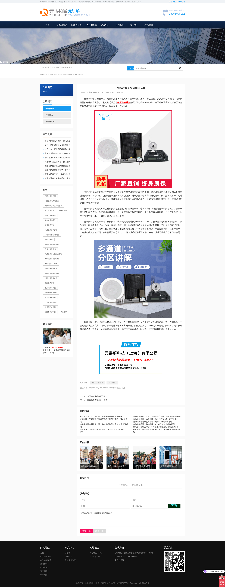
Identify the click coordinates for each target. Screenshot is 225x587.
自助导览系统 (45, 560)
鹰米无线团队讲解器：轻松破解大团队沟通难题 (56, 162)
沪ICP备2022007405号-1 (119, 583)
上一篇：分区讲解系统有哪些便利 (93, 396)
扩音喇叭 (112, 382)
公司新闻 (120, 25)
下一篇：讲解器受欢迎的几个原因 (93, 400)
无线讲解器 (62, 25)
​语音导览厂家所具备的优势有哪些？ (56, 157)
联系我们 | (173, 2)
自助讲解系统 (66, 67)
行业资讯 (49, 115)
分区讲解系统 (91, 25)
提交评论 (86, 531)
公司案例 (44, 567)
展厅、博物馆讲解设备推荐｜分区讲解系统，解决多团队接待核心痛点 (56, 145)
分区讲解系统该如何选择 (73, 74)
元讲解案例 (50, 121)
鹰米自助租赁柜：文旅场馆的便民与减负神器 (56, 174)
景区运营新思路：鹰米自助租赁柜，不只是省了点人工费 (56, 153)
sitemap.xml (95, 556)
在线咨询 (120, 560)
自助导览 (68, 556)
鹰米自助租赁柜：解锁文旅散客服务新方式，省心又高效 (56, 166)
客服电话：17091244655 (126, 556)
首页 (47, 25)
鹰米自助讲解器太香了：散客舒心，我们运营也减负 (56, 170)
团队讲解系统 (45, 556)
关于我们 (134, 25)
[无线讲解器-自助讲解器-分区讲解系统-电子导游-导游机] (53, 12)
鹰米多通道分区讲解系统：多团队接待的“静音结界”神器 (56, 178)
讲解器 (67, 553)
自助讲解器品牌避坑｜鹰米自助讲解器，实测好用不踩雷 (56, 141)
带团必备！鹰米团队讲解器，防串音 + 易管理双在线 (56, 149)
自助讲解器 (76, 25)
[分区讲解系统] (133, 112)
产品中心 (105, 25)
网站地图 (181, 2)
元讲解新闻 (50, 108)
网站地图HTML (96, 553)
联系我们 (149, 25)
